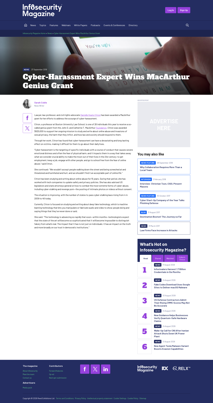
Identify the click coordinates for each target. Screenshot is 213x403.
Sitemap (142, 398)
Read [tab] (145, 258)
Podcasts (95, 25)
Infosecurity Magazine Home (34, 33)
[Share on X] (27, 128)
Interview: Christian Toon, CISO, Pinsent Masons (161, 185)
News (33, 25)
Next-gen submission (58, 378)
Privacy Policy (80, 398)
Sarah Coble (40, 102)
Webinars (66, 25)
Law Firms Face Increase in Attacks (158, 230)
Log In (171, 10)
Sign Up (184, 10)
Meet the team (28, 374)
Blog (143, 212)
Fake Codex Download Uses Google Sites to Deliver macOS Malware (172, 286)
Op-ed (51, 374)
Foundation (101, 127)
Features (54, 25)
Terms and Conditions (65, 398)
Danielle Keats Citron (90, 115)
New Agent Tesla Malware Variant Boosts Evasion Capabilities (171, 347)
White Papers (80, 25)
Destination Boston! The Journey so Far (161, 216)
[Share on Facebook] (27, 118)
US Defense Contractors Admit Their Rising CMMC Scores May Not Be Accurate (172, 302)
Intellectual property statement (99, 398)
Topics (42, 25)
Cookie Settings (120, 398)
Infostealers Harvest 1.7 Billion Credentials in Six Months (170, 270)
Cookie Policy (133, 398)
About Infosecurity (30, 371)
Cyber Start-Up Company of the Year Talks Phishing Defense (162, 201)
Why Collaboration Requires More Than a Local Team (161, 168)
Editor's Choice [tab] (182, 258)
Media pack (27, 387)
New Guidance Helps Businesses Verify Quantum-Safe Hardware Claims (171, 318)
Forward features (56, 371)
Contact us (27, 378)
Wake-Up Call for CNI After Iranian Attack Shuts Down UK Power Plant (171, 333)
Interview (146, 179)
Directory (133, 25)
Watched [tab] (170, 258)
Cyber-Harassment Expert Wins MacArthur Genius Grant (77, 33)
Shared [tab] (158, 258)
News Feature (148, 163)
